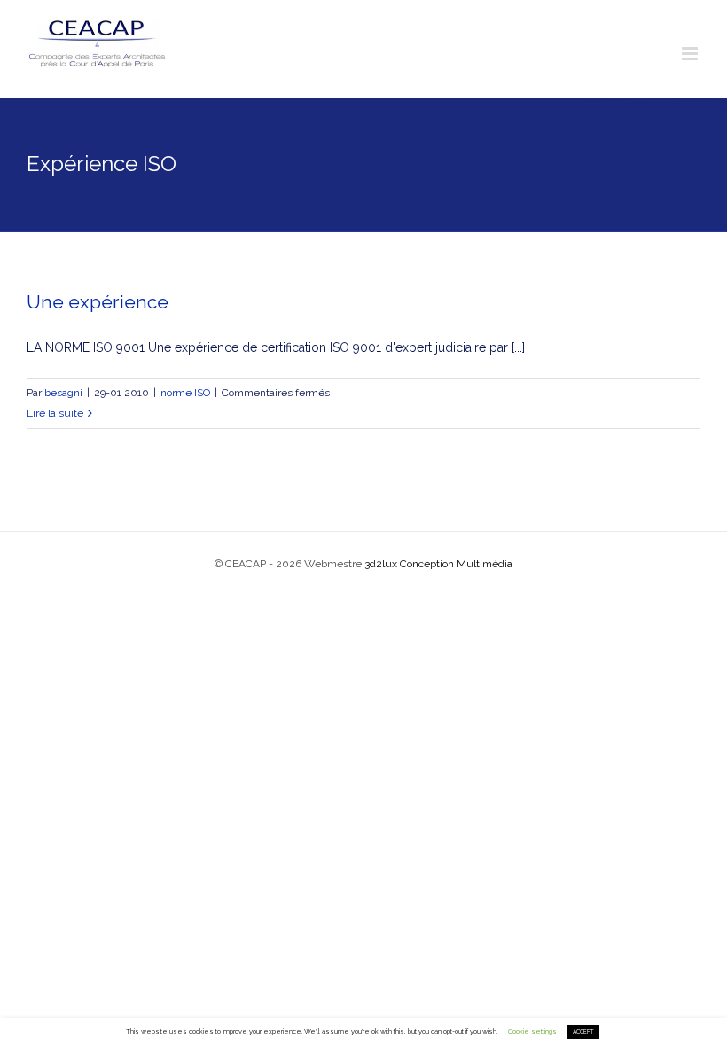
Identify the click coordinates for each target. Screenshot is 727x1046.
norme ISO (185, 392)
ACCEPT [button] (583, 1031)
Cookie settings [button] (532, 1031)
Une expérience (97, 302)
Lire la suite (55, 413)
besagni (63, 392)
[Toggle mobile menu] (691, 53)
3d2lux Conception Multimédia (438, 564)
